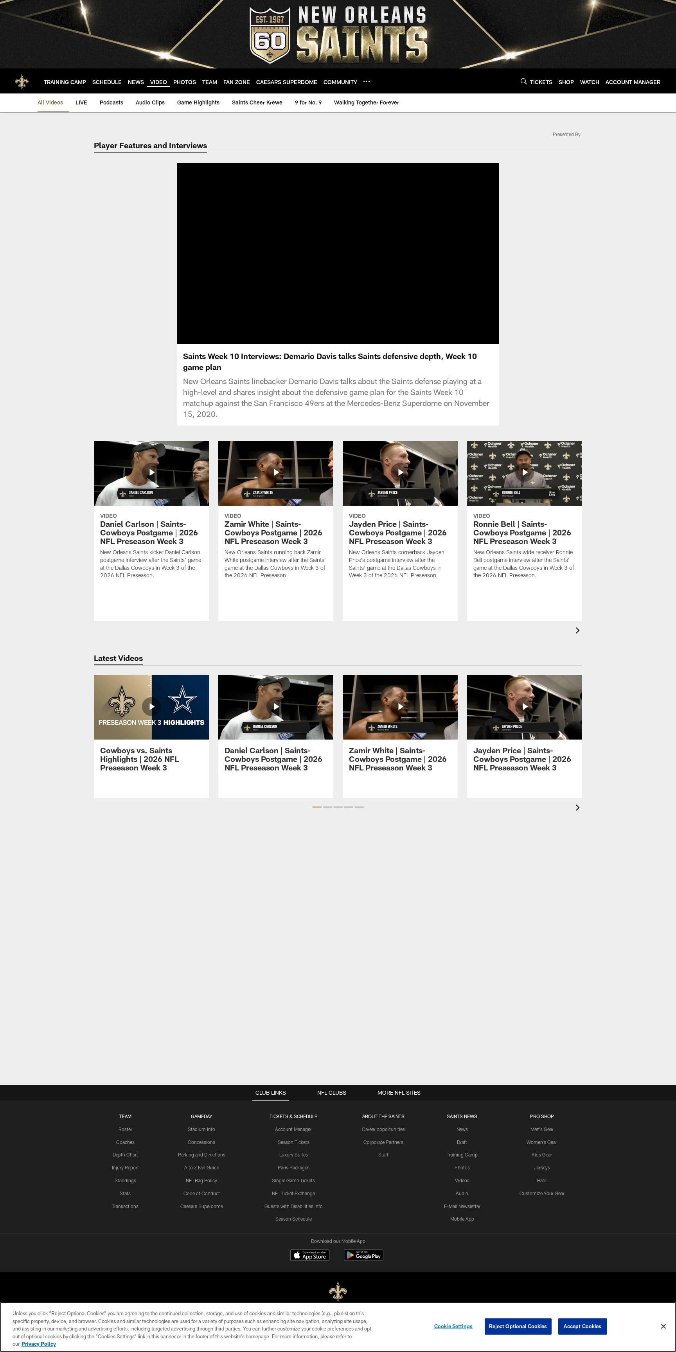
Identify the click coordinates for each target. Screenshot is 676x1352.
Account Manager (293, 1129)
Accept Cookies (583, 1326)
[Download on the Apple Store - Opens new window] (309, 1256)
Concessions (201, 1142)
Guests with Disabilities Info (293, 1206)
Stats (125, 1193)
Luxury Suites (293, 1154)
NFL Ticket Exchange (293, 1193)
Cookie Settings (453, 1326)
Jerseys (542, 1167)
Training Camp (462, 1154)
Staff (383, 1154)
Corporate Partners (383, 1142)
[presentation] (579, 631)
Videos (462, 1180)
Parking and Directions (201, 1154)
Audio (462, 1193)
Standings (125, 1180)
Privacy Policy (39, 1344)
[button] (313, 253)
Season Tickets (293, 1142)
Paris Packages (293, 1167)
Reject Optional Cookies (518, 1326)
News (462, 1129)
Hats (542, 1180)
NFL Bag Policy (201, 1180)
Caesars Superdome (201, 1206)
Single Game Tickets (293, 1180)
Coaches (125, 1142)
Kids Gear (542, 1154)
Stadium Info (201, 1129)
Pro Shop (542, 1116)
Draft (462, 1142)
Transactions (125, 1206)
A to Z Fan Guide (201, 1167)
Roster (125, 1129)
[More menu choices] (366, 81)
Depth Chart (125, 1154)
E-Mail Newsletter (462, 1206)
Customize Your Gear (542, 1193)
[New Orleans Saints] (338, 1291)
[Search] (524, 81)
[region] (338, 1327)
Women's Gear (542, 1142)
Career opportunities (383, 1129)
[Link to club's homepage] (22, 81)
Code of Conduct (201, 1193)
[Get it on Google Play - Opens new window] (363, 1259)
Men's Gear (542, 1129)
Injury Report (125, 1167)
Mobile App (462, 1218)
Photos (462, 1167)
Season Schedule (293, 1218)
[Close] (663, 1326)
